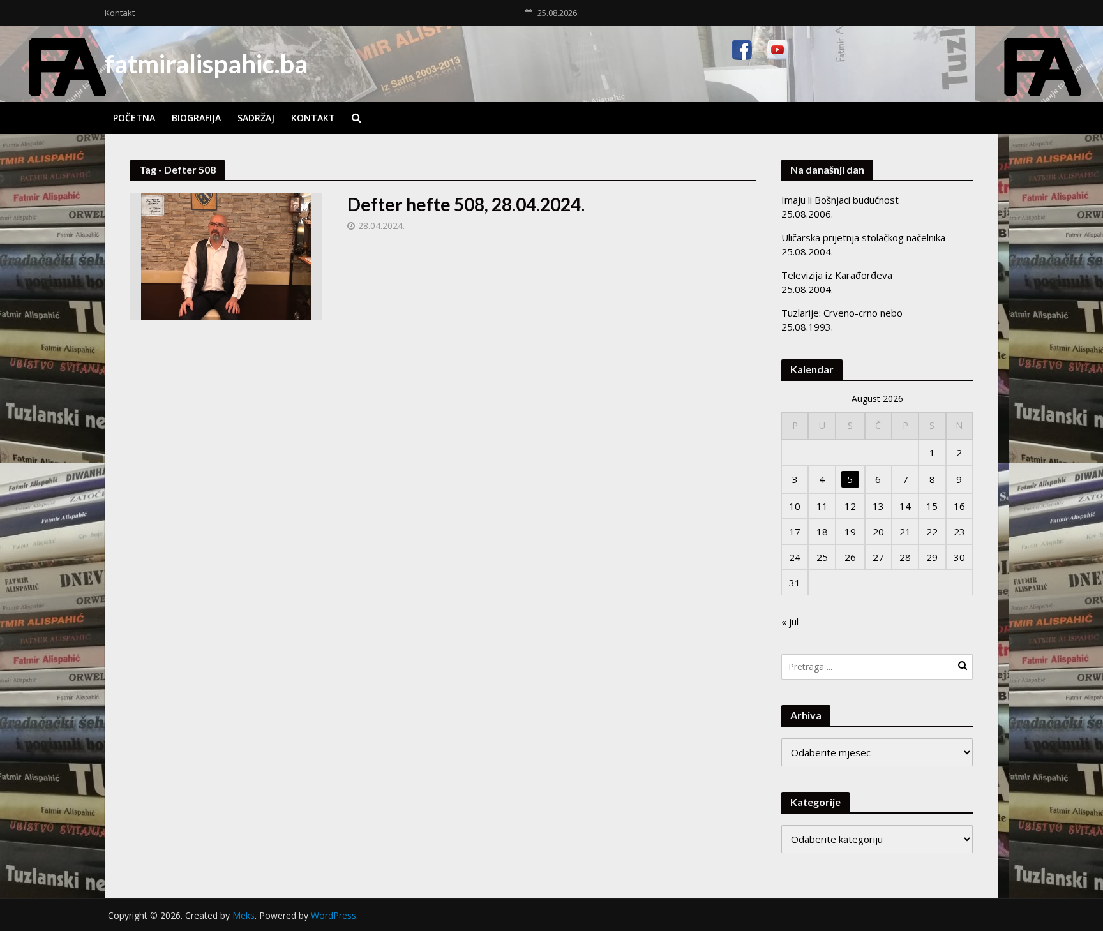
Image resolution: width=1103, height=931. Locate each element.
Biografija (196, 118)
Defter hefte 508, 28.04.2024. (466, 204)
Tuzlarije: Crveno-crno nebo (842, 312)
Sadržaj (255, 118)
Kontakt (120, 13)
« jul (790, 621)
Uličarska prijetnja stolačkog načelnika (863, 237)
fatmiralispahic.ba (206, 63)
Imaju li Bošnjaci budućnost (840, 199)
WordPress (333, 915)
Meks (243, 915)
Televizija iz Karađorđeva (836, 275)
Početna (134, 118)
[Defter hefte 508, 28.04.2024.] (226, 255)
